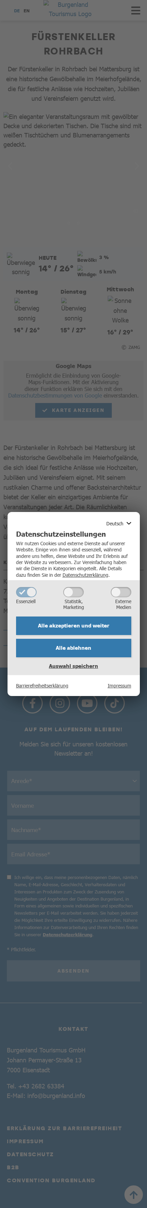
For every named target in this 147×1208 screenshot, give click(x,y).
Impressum (119, 685)
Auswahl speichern (73, 666)
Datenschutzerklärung (85, 575)
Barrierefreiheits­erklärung (42, 685)
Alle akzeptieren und (73, 625)
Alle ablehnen (73, 648)
